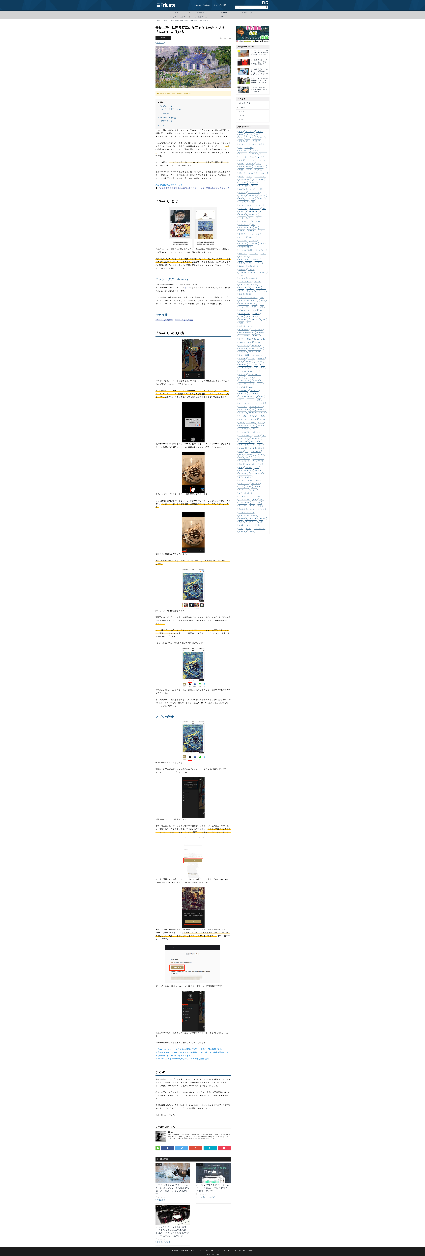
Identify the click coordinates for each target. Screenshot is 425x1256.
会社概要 (224, 12)
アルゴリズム (243, 345)
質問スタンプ (253, 215)
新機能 (257, 435)
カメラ (249, 486)
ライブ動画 (257, 496)
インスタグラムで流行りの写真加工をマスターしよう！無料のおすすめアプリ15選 (193, 188)
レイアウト (257, 502)
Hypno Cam (243, 441)
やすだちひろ (256, 287)
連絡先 (263, 300)
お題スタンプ (254, 208)
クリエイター (243, 409)
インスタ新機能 (257, 329)
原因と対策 (242, 320)
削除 (240, 464)
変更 (253, 202)
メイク (249, 176)
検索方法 (249, 166)
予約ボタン (242, 364)
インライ (242, 211)
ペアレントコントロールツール (249, 259)
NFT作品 (253, 419)
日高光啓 (258, 342)
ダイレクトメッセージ (246, 445)
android (241, 448)
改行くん (250, 291)
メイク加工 (254, 390)
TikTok (241, 116)
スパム (241, 176)
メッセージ (259, 361)
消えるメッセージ (256, 157)
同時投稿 (250, 163)
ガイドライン (250, 160)
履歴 (240, 263)
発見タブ (261, 409)
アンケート (252, 348)
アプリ (163, 38)
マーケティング (260, 176)
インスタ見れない (255, 374)
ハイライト (242, 243)
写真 (262, 297)
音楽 (240, 166)
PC (247, 451)
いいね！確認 (254, 320)
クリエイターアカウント (247, 303)
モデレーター (243, 256)
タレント (258, 281)
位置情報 (242, 352)
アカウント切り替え (254, 525)
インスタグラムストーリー (248, 284)
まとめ (161, 125)
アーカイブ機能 (254, 192)
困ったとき (255, 483)
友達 (261, 499)
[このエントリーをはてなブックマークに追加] (210, 1148)
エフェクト (242, 157)
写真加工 (160, 42)
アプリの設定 (167, 121)
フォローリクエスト (245, 480)
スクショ (242, 278)
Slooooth (252, 509)
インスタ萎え (261, 339)
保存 (261, 522)
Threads (224, 17)
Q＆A (247, 141)
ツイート (261, 198)
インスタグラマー (245, 227)
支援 (240, 522)
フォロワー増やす (245, 435)
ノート (258, 218)
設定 (261, 348)
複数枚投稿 (252, 195)
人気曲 (241, 525)
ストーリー (249, 131)
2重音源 (251, 269)
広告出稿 (250, 339)
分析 (240, 294)
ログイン (242, 237)
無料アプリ (257, 141)
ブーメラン (242, 406)
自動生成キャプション (246, 326)
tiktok (241, 342)
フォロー (253, 240)
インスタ (258, 263)
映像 (259, 506)
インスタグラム (201, 17)
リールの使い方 (260, 166)
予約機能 (242, 509)
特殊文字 (242, 269)
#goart (187, 288)
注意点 (263, 416)
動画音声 (242, 215)
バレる (249, 170)
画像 (254, 499)
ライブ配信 (255, 345)
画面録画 (242, 348)
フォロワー (242, 182)
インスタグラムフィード (257, 413)
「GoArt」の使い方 (167, 118)
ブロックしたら (259, 528)
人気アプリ (249, 147)
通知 (264, 208)
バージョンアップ (256, 474)
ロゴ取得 (263, 419)
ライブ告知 (254, 416)
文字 (240, 451)
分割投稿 (256, 380)
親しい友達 (260, 332)
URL (256, 368)
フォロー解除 (250, 464)
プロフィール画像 (255, 352)
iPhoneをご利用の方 (164, 320)
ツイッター (254, 253)
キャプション (243, 287)
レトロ (241, 486)
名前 (240, 160)
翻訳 (240, 198)
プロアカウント (244, 310)
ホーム (177, 12)
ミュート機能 (254, 234)
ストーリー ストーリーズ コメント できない (252, 273)
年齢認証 (263, 518)
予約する (256, 313)
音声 (254, 150)
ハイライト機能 (258, 179)
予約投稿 (253, 154)
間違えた (242, 531)
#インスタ (259, 480)
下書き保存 (254, 243)
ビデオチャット (244, 179)
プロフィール (256, 438)
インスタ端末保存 (245, 470)
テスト (263, 253)
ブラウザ (263, 195)
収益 (240, 467)
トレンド (242, 192)
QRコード (252, 237)
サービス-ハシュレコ (177, 17)
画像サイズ (242, 234)
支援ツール (260, 454)
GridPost (255, 429)
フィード (263, 154)
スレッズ (242, 374)
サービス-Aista (247, 12)
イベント (255, 457)
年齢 (259, 464)
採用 (261, 307)
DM (240, 147)
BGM (241, 528)
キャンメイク (243, 438)
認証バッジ (242, 253)
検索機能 (253, 182)
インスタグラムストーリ (247, 397)
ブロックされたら (245, 477)
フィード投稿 (250, 198)
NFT (262, 368)
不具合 (261, 397)
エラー (260, 445)
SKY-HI (241, 231)
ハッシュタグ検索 (245, 368)
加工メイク (242, 506)
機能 (253, 224)
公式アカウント (244, 313)
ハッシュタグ (210, 1197)
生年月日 (249, 361)
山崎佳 (249, 342)
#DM (240, 173)
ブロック (242, 195)
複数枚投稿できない (245, 247)
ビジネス (252, 358)
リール (252, 506)
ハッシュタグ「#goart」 (171, 109)
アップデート (254, 364)
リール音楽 (242, 474)
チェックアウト (244, 499)
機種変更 (249, 294)
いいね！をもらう (245, 281)
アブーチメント (244, 380)
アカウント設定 (244, 355)
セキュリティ (260, 250)
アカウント (242, 419)
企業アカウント (253, 266)
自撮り (260, 448)
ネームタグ (242, 221)
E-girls (249, 134)
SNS (256, 467)
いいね (241, 316)
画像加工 (242, 387)
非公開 (260, 189)
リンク (255, 403)
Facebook (251, 448)
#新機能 (251, 531)
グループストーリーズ (246, 384)
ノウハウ (255, 186)
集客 (262, 243)
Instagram (252, 278)
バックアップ (243, 202)
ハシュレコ (254, 441)
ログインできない (256, 406)
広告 (254, 310)
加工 (258, 400)
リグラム (261, 138)
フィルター (262, 173)
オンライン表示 (257, 144)
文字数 (241, 163)
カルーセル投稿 (244, 336)
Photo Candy (261, 291)
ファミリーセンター (245, 205)
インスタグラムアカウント (248, 300)
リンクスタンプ (244, 461)
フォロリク (259, 170)
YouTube (242, 189)
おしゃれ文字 (243, 329)
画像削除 (242, 518)
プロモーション (255, 221)
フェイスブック (251, 522)
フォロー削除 (243, 186)
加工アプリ (242, 240)
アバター (250, 377)
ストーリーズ (243, 224)
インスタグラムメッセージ (248, 515)
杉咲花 (241, 134)
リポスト (260, 131)
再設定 (241, 323)
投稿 (256, 227)
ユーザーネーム (254, 211)
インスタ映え (255, 451)
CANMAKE (243, 390)
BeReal (247, 17)
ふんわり (253, 393)
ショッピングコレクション (248, 297)
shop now (250, 400)
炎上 (264, 435)
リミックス (262, 160)
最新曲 (257, 470)
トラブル (242, 413)
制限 (247, 457)
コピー (260, 425)
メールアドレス (244, 403)
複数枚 (248, 528)
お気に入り (252, 518)
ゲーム (260, 422)
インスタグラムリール (246, 512)
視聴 (240, 141)
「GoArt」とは (165, 106)
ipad (256, 134)
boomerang (256, 355)
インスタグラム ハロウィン (248, 432)
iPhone (241, 400)
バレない (242, 218)
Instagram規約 (244, 307)
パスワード (242, 208)
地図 (253, 409)
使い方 (241, 291)
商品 (262, 403)
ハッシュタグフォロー (246, 425)
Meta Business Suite (246, 332)
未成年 (254, 307)
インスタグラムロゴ (245, 371)
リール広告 (242, 416)
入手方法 (165, 113)
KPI (256, 486)
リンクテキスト (258, 461)
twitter (261, 231)
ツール (200, 1197)
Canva (251, 218)
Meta (248, 323)
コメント (263, 310)
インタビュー (243, 483)
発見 (240, 361)
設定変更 (249, 263)
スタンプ (252, 189)
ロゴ (264, 320)
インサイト (251, 138)
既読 (258, 163)
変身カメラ (242, 393)
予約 (240, 457)
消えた (258, 371)
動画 (158, 1242)
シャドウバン (251, 316)
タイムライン (243, 144)
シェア (241, 138)
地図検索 (261, 358)
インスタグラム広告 (245, 250)
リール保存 (251, 422)
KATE (241, 454)
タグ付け (261, 509)
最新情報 (242, 358)
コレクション (243, 490)
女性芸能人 (252, 231)
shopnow (252, 387)
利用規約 (200, 12)
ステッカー (242, 154)
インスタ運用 (243, 429)
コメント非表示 (244, 502)
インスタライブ (244, 150)
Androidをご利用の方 (184, 320)
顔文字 (241, 377)
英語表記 (250, 454)
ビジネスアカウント (245, 493)
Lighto (254, 490)
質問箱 (241, 170)
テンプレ (259, 205)
